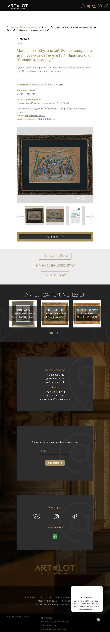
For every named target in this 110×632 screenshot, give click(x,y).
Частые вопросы (47, 600)
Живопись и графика (28, 27)
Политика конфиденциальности (55, 604)
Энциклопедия (63, 597)
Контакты (66, 600)
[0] (89, 6)
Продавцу (29, 597)
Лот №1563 (23, 38)
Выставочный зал (55, 256)
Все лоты (11, 27)
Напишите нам (55, 275)
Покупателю (45, 597)
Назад (20, 43)
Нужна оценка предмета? (55, 265)
